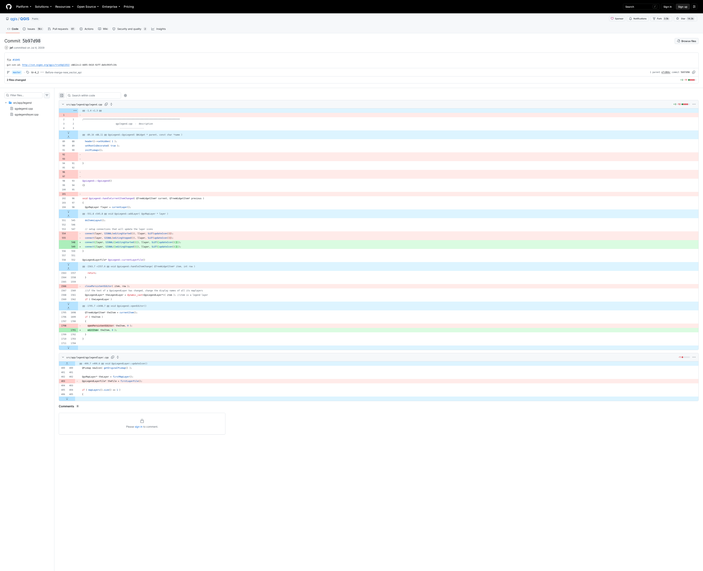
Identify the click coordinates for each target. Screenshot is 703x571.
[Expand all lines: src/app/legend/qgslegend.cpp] (111, 104)
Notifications (639, 18)
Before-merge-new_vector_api (63, 72)
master (17, 72)
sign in (138, 426)
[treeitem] (27, 108)
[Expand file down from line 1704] (68, 347)
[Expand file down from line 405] (67, 399)
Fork (663, 18)
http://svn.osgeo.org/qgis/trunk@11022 (46, 65)
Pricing (129, 6)
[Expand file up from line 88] (68, 137)
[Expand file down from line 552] (68, 264)
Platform (22, 6)
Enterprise (109, 6)
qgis (13, 19)
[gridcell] (378, 110)
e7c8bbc (665, 72)
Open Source (86, 6)
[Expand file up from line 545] (68, 216)
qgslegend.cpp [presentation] (24, 108)
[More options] (694, 104)
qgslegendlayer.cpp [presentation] (27, 114)
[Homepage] (9, 7)
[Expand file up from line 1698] (68, 308)
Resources (62, 6)
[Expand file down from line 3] (68, 132)
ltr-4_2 (35, 72)
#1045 (16, 59)
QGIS (24, 19)
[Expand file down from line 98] (68, 211)
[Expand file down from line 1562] (68, 304)
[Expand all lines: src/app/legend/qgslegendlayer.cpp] (117, 357)
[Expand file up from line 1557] (68, 268)
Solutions (42, 6)
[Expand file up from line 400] (67, 363)
